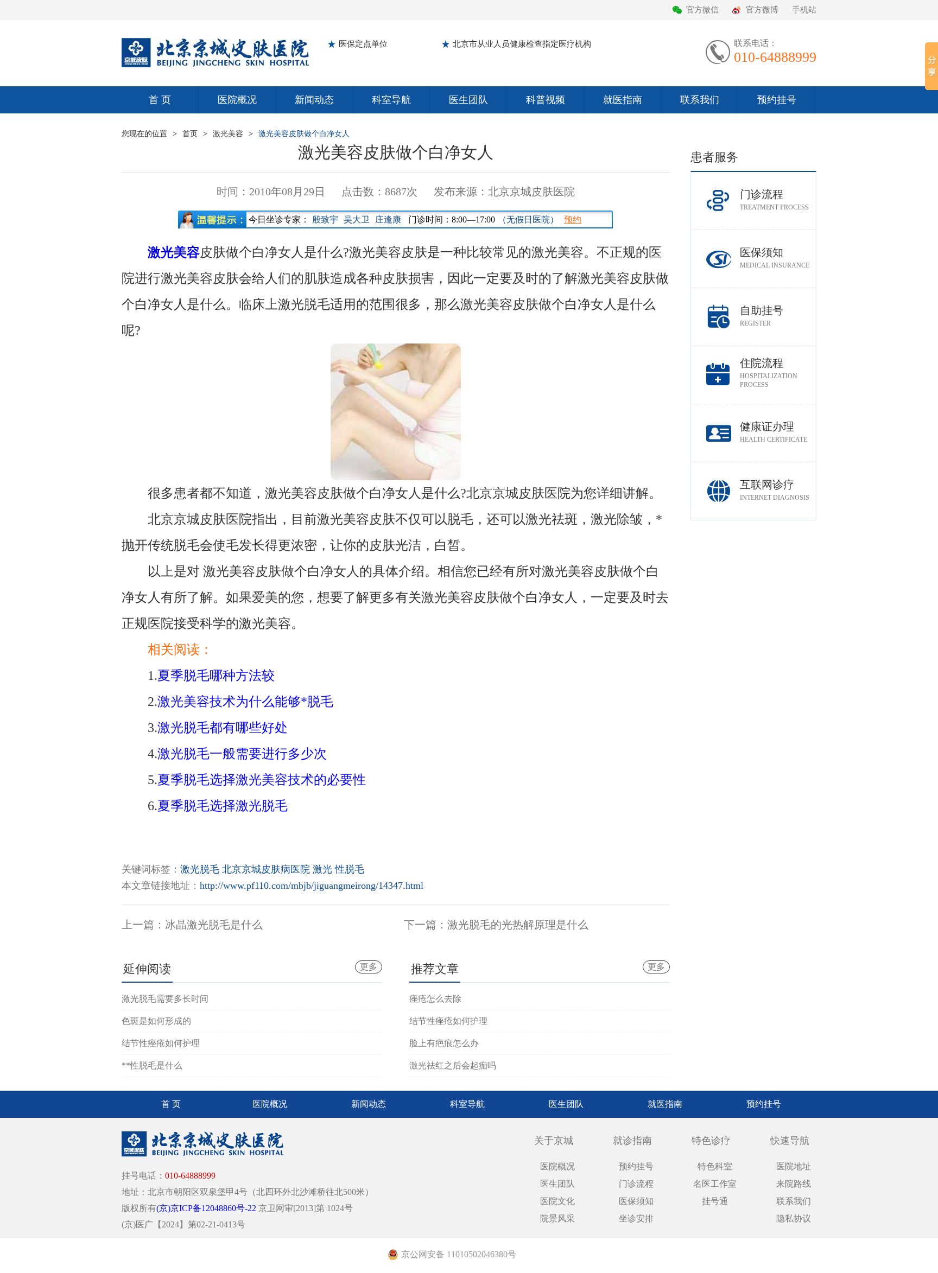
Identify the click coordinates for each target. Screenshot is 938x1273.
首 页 (160, 99)
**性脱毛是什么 (152, 1065)
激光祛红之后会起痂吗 (452, 1065)
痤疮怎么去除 (435, 998)
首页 (190, 134)
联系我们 (699, 99)
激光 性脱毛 (338, 869)
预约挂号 (776, 99)
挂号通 (715, 1201)
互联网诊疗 (774, 490)
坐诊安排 (636, 1218)
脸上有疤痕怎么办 (444, 1043)
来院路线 (793, 1183)
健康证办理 (773, 432)
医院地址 (793, 1166)
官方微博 (762, 9)
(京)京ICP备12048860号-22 (206, 1208)
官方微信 (702, 9)
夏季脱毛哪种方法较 (216, 676)
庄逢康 (388, 219)
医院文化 (557, 1201)
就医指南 (622, 99)
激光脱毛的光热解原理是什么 (517, 925)
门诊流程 (774, 199)
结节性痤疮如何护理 (161, 1043)
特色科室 (715, 1166)
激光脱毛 (199, 869)
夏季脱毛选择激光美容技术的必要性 (261, 780)
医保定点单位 (363, 44)
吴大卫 (357, 219)
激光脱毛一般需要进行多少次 (242, 754)
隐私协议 (793, 1218)
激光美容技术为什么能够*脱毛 (245, 702)
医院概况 (237, 99)
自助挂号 (761, 315)
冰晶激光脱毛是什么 (214, 925)
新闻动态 (314, 99)
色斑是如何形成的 (156, 1021)
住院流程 (768, 373)
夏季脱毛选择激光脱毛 (222, 806)
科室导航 (391, 99)
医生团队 (468, 99)
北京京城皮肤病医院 (266, 869)
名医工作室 (715, 1183)
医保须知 (774, 257)
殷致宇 (325, 219)
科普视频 (545, 99)
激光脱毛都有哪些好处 (222, 728)
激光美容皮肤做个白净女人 (304, 134)
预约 (572, 219)
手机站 (804, 9)
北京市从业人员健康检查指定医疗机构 (522, 44)
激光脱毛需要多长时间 (165, 998)
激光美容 (228, 134)
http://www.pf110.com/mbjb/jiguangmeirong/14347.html (311, 885)
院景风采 (557, 1218)
